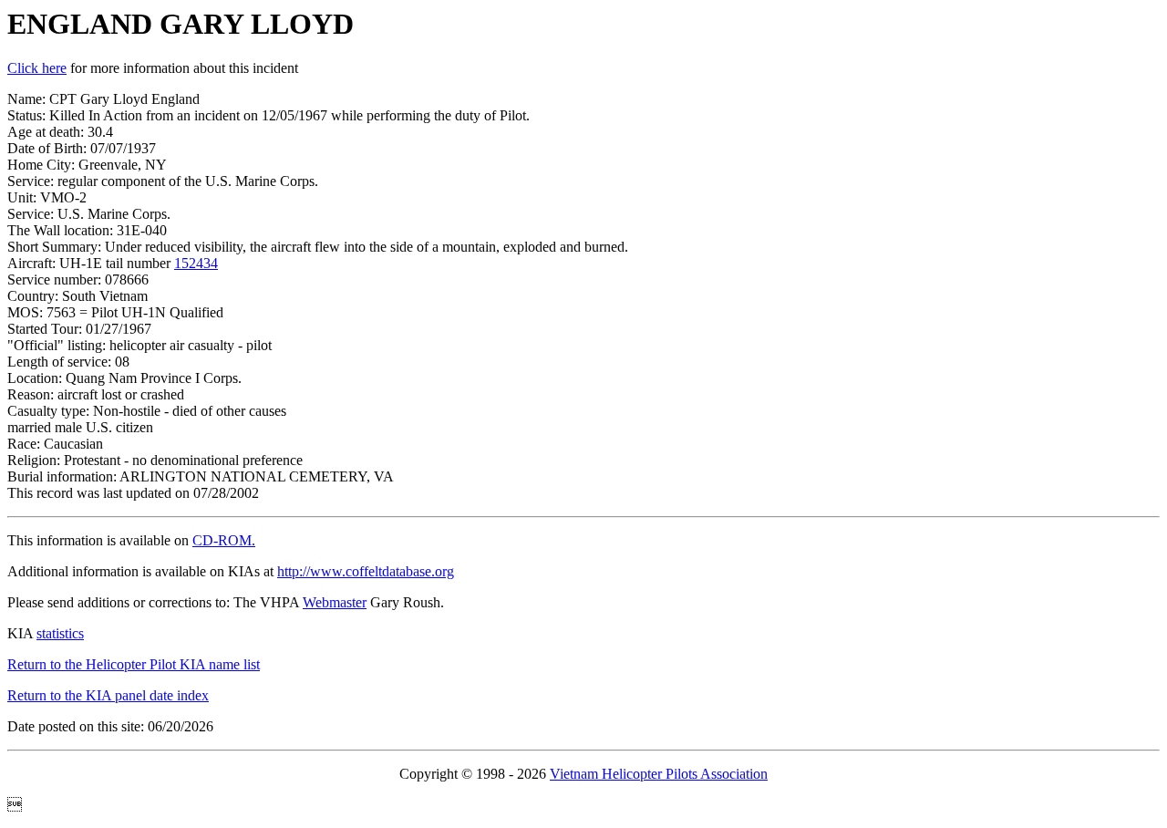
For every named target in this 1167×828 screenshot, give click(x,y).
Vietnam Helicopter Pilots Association (659, 773)
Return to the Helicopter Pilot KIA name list (133, 664)
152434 (196, 263)
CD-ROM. (223, 540)
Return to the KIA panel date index (108, 695)
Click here (37, 68)
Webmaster (335, 602)
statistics (60, 633)
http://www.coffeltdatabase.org (365, 571)
